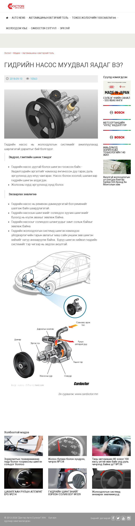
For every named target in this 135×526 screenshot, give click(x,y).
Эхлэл (7, 53)
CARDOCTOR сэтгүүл (43, 28)
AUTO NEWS (18, 17)
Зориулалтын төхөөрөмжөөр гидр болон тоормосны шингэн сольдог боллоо (23, 461)
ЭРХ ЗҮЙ (65, 28)
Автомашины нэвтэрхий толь (38, 53)
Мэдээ (16, 53)
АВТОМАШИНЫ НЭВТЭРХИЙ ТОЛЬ (48, 17)
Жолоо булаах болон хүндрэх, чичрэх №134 (66, 460)
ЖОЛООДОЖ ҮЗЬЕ (16, 28)
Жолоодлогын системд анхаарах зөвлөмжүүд (106, 493)
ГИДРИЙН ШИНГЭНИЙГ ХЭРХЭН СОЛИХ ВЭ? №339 (64, 493)
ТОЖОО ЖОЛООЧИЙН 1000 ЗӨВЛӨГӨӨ (94, 17)
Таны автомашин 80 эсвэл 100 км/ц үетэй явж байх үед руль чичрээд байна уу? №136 (110, 461)
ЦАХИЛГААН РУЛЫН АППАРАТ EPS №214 (23, 493)
